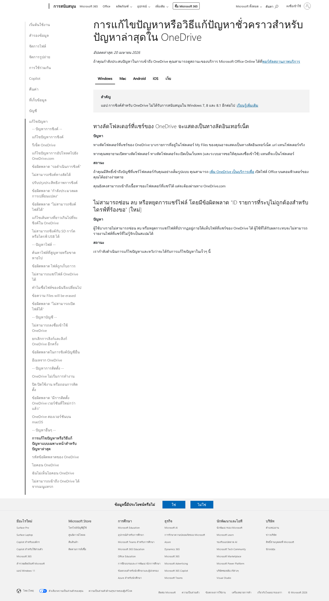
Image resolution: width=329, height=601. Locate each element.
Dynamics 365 (172, 549)
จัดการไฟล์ (37, 46)
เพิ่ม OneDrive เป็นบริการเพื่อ (231, 171)
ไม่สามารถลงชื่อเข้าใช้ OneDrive (50, 328)
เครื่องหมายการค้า (241, 592)
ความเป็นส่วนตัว (190, 592)
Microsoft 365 (89, 6)
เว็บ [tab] (168, 78)
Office (106, 6)
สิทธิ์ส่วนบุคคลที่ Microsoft (280, 542)
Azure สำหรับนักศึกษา (130, 577)
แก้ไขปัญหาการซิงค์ (48, 136)
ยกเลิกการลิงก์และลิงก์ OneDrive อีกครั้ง (49, 341)
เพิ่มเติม (160, 6)
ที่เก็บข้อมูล (38, 99)
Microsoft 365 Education (131, 549)
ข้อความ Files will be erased (54, 295)
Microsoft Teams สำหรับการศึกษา (136, 542)
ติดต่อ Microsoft (167, 592)
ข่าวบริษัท (271, 534)
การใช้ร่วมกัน (40, 67)
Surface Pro (23, 527)
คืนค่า (33, 89)
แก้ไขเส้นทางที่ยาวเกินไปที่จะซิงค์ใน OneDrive (55, 220)
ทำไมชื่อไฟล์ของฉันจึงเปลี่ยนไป (56, 287)
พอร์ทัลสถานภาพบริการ (281, 61)
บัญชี (33, 110)
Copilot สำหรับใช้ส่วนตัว (30, 549)
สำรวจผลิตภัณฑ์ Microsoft (31, 563)
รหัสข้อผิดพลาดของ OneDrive (55, 456)
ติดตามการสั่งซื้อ (77, 549)
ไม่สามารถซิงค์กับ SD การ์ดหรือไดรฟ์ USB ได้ (53, 234)
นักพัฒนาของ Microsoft (229, 527)
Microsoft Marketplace (229, 556)
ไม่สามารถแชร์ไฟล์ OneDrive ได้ (55, 277)
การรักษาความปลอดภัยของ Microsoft (184, 534)
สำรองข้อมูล (39, 35)
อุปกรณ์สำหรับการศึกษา (131, 534)
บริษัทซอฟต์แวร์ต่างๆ (228, 570)
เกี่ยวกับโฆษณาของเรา (269, 592)
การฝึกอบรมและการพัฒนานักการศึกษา (139, 563)
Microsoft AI (171, 527)
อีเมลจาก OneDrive (47, 360)
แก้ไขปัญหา (38, 121)
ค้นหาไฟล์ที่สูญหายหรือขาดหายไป (54, 255)
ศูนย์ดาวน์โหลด (76, 534)
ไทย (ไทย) (28, 590)
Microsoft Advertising (176, 563)
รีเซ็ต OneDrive (44, 145)
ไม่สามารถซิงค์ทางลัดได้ (51, 174)
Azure (167, 542)
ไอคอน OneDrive (45, 465)
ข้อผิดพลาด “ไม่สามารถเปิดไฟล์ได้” (53, 306)
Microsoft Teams (173, 577)
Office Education (127, 556)
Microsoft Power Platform (230, 563)
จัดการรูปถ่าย (39, 56)
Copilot (34, 78)
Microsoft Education (129, 527)
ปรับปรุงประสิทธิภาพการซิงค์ (55, 182)
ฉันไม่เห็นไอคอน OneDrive (53, 473)
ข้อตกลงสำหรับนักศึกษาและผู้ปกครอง (138, 570)
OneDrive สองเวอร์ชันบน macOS (51, 419)
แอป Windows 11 (26, 570)
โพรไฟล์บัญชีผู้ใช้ (77, 527)
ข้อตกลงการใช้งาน (215, 592)
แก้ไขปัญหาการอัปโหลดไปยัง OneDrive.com (55, 156)
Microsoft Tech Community (231, 549)
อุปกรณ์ (142, 6)
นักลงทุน (270, 549)
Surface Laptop (25, 534)
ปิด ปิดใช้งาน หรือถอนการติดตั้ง (55, 387)
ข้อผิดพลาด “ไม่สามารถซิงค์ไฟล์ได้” (54, 207)
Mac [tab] (123, 78)
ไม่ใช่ (202, 504)
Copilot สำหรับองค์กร (28, 542)
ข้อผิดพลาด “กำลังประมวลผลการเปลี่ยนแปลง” (55, 193)
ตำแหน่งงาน (272, 527)
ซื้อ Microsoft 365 (186, 6)
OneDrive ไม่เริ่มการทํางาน (53, 376)
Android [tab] (139, 78)
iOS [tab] (155, 78)
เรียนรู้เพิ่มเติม (247, 105)
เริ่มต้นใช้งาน (39, 24)
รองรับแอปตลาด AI (227, 542)
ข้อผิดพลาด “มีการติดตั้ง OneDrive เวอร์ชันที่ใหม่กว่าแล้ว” (53, 403)
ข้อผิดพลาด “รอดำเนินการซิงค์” (56, 166)
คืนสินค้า (73, 542)
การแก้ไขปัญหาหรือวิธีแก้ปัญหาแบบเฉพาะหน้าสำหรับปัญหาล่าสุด (54, 443)
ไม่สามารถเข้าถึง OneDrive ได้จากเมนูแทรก (55, 484)
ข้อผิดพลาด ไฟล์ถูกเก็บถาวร (54, 266)
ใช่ (174, 504)
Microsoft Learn (225, 534)
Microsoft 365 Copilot (176, 570)
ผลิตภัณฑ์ (122, 6)
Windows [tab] (105, 78)
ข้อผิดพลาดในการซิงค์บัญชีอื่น (56, 352)
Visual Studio (224, 577)
